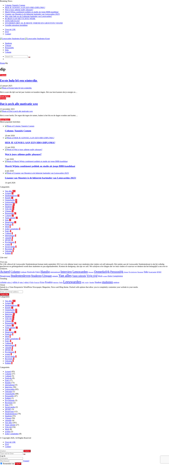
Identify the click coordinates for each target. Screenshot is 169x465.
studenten (107, 282)
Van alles (8, 191)
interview (56, 282)
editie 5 (22, 282)
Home (2, 63)
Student (98, 282)
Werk (7, 227)
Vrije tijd (8, 209)
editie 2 (9, 282)
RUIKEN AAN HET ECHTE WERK (20, 19)
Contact (8, 34)
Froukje (49, 282)
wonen (7, 244)
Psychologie (9, 242)
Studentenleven (11, 195)
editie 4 (16, 282)
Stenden (91, 282)
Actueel (3, 98)
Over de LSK (10, 29)
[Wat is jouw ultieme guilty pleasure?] (23, 149)
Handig (8, 198)
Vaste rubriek (10, 218)
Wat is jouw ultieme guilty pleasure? (19, 10)
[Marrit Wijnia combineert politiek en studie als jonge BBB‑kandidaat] (36, 161)
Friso (42, 282)
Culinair (8, 233)
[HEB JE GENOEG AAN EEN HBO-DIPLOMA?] (29, 138)
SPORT (8, 240)
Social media (10, 247)
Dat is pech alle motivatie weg (19, 103)
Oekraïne (8, 251)
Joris (61, 282)
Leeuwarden (10, 202)
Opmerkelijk (10, 200)
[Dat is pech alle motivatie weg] (16, 111)
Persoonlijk (9, 48)
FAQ (7, 32)
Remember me (8, 464)
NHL (83, 282)
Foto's (7, 231)
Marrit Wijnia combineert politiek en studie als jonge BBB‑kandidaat (31, 12)
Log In (18, 464)
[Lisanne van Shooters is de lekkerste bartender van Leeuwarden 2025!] (37, 173)
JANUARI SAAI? (12, 21)
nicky (87, 282)
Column (8, 52)
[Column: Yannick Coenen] (19, 126)
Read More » (5, 96)
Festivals (8, 224)
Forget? (26, 461)
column (3, 282)
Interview (8, 204)
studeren (116, 282)
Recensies (9, 249)
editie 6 (27, 282)
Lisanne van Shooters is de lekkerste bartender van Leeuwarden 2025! (32, 14)
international (10, 235)
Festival (36, 282)
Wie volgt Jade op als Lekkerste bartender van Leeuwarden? (28, 16)
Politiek (8, 253)
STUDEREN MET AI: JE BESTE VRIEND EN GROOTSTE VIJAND (34, 23)
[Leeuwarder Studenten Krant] (25, 39)
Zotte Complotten (12, 229)
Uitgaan (8, 45)
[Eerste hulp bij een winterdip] (16, 88)
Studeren (8, 43)
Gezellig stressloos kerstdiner (16, 25)
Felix (32, 282)
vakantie (8, 238)
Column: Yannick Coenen (15, 5)
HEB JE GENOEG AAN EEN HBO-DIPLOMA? (25, 7)
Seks (7, 50)
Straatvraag (9, 222)
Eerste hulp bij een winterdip (19, 80)
